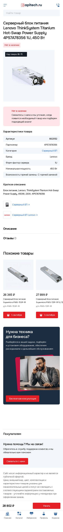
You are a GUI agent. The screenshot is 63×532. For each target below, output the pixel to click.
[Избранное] (30, 263)
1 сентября (16, 315)
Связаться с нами (16, 461)
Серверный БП (49, 150)
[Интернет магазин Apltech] (31, 5)
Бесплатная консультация (22, 398)
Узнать (46, 505)
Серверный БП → (21, 204)
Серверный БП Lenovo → (24, 214)
